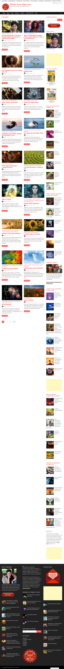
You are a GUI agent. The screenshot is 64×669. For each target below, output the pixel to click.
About (8, 13)
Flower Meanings (27, 232)
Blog (12, 13)
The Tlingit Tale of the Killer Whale (33, 133)
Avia (5, 40)
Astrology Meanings (11, 0)
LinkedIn (24, 645)
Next (14, 321)
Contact (22, 13)
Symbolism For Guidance (56, 0)
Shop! (36, 13)
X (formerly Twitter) (27, 639)
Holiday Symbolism (13, 100)
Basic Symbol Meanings (28, 165)
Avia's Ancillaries (5, 33)
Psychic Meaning (6, 304)
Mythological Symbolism (15, 301)
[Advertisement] (54, 59)
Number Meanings (48, 0)
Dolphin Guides (28, 71)
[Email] (61, 3)
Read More (5, 49)
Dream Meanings (19, 0)
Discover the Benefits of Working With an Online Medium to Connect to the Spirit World (33, 37)
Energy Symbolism (5, 100)
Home (4, 13)
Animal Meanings (27, 69)
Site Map (17, 13)
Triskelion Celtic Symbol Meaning (11, 233)
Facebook (25, 638)
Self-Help (11, 33)
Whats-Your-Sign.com (20, 4)
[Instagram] (59, 3)
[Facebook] (53, 3)
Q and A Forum (11, 197)
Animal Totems (4, 0)
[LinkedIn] (60, 3)
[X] (56, 3)
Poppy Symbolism (29, 300)
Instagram (25, 643)
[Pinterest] (57, 3)
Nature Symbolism (26, 0)
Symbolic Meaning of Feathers (10, 268)
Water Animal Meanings (36, 69)
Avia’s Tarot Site (29, 13)
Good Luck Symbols (33, 0)
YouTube (24, 641)
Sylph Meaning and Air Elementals (33, 268)
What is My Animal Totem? (31, 102)
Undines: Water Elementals (31, 203)
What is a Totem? (6, 199)
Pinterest (25, 642)
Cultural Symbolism (6, 231)
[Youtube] (54, 3)
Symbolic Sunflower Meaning (32, 234)
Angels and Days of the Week (9, 102)
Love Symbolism (41, 0)
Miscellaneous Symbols (29, 200)
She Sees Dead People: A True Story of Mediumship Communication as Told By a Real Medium (11, 37)
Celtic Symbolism (15, 230)
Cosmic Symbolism (27, 33)
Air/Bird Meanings (5, 265)
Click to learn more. (50, 48)
